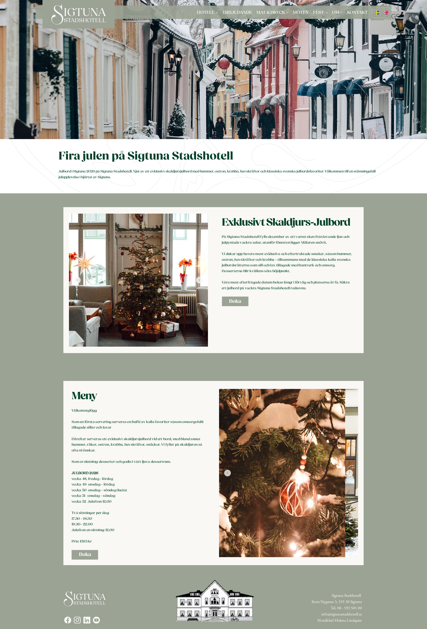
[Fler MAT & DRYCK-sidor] (287, 13)
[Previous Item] (77, 280)
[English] (385, 12)
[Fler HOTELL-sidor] (217, 13)
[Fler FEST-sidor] (326, 13)
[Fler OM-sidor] (341, 13)
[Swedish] (376, 12)
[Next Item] (199, 280)
